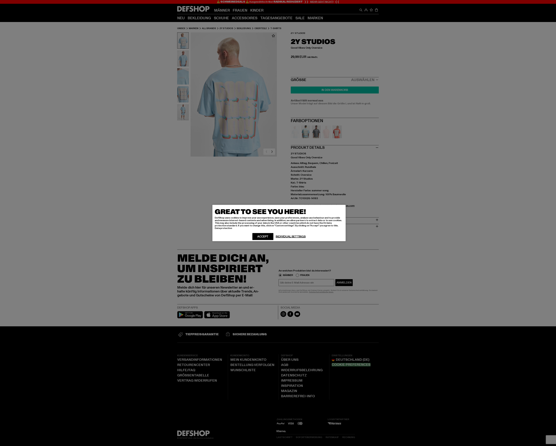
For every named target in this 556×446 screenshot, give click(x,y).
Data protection (223, 228)
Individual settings (291, 236)
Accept (262, 237)
